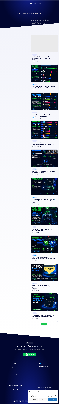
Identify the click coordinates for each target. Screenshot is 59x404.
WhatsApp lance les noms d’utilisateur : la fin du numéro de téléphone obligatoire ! (44, 316)
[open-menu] (2, 4)
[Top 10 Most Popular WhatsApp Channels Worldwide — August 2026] (44, 101)
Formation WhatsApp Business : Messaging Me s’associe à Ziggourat (43, 172)
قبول (53, 399)
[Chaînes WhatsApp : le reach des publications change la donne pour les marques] (44, 43)
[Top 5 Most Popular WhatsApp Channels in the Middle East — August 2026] (44, 73)
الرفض (43, 399)
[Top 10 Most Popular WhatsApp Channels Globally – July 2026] (44, 216)
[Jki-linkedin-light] (20, 401)
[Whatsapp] (17, 401)
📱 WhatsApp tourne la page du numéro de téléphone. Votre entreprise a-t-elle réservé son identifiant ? (44, 201)
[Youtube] (23, 401)
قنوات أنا (34, 54)
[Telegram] (14, 401)
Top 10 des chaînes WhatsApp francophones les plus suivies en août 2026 (43, 143)
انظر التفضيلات (33, 399)
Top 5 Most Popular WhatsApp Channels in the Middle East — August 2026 (43, 87)
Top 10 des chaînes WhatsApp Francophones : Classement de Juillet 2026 (43, 258)
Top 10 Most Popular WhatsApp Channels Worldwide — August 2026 (43, 115)
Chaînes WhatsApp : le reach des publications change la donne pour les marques (42, 58)
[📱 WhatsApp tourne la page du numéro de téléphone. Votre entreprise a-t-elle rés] (44, 186)
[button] (29, 391)
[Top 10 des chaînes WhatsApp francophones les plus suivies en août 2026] (44, 130)
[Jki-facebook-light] (26, 401)
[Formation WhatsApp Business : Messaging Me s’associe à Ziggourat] (44, 158)
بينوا (39, 61)
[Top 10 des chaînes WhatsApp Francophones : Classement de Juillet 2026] (44, 244)
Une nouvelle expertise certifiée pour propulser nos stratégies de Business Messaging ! (42, 287)
